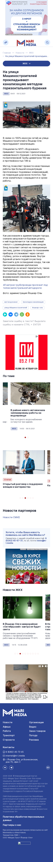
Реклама (34, 739)
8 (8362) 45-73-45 (15, 752)
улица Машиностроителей (15, 308)
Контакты (8, 747)
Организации (36, 722)
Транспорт (9, 735)
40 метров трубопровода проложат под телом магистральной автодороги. (25, 286)
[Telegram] (16, 314)
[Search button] (47, 42)
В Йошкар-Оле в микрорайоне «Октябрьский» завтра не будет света (22, 627)
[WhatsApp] (22, 314)
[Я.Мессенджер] (5, 314)
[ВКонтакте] (10, 314)
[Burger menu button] (5, 42)
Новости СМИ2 (11, 517)
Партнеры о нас (12, 825)
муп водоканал (11, 302)
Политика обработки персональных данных (23, 818)
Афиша (6, 726)
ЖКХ (6, 94)
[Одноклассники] (27, 314)
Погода (33, 735)
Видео (32, 726)
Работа (7, 731)
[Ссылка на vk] (5, 767)
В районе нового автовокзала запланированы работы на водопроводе (28, 413)
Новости (7, 722)
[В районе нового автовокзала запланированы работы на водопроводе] (30, 394)
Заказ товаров (37, 731)
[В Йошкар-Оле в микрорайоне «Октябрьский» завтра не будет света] (22, 607)
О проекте (9, 739)
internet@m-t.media (15, 755)
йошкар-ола (37, 308)
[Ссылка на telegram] (11, 767)
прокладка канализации (33, 302)
